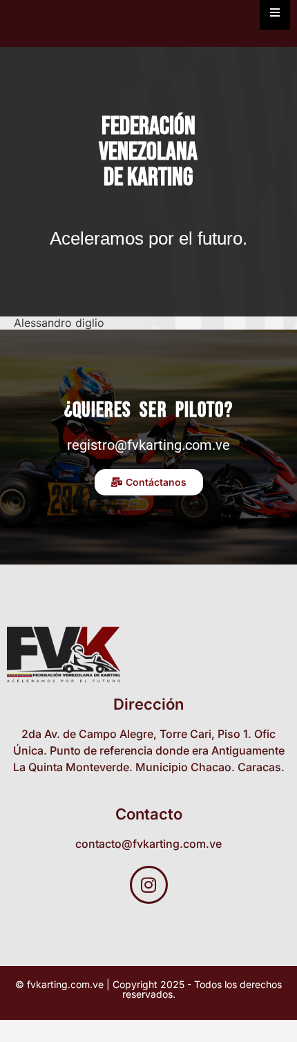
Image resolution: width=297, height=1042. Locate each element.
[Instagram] (149, 885)
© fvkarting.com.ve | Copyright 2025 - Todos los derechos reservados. (148, 989)
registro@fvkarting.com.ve (148, 445)
